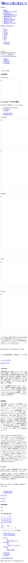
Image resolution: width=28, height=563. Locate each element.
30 (10, 522)
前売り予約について (9, 533)
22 (9, 520)
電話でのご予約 (5, 363)
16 (10, 518)
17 (1, 520)
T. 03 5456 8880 (5, 558)
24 (1, 522)
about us (6, 34)
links (5, 39)
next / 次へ (3, 498)
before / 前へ (4, 495)
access (5, 35)
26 (4, 522)
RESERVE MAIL (8, 113)
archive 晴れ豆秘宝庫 (9, 535)
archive (5, 37)
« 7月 (2, 525)
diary (5, 38)
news (5, 31)
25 (3, 522)
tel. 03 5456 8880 (5, 56)
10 (1, 518)
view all (3, 501)
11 (3, 518)
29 (9, 522)
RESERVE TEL (8, 114)
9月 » (8, 525)
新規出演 (6, 60)
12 (4, 518)
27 (6, 522)
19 (4, 520)
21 (7, 520)
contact (5, 58)
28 (7, 522)
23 (10, 520)
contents (6, 32)
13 (6, 518)
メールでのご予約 (6, 360)
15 (9, 518)
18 (3, 520)
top (4, 28)
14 (7, 518)
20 (6, 520)
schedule (6, 30)
